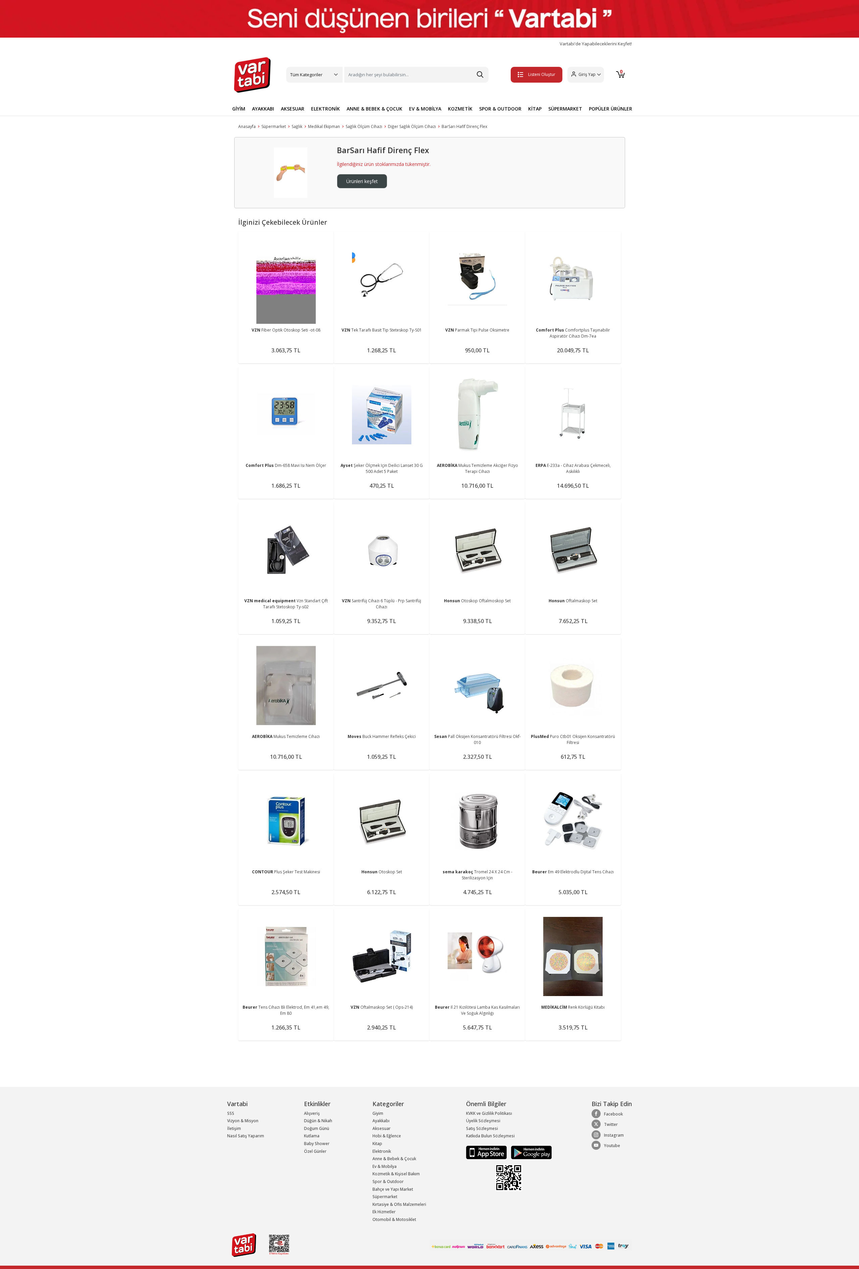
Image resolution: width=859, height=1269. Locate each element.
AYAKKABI (263, 108)
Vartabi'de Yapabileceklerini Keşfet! (596, 44)
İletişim (234, 1128)
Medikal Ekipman (324, 126)
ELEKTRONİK (325, 108)
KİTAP (535, 108)
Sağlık (297, 126)
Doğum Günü (316, 1128)
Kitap (377, 1143)
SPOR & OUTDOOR (500, 108)
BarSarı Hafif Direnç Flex (464, 126)
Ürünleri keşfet (362, 181)
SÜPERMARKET (565, 108)
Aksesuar (381, 1128)
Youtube (612, 1145)
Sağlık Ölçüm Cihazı (364, 126)
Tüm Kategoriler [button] (306, 75)
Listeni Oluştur (541, 74)
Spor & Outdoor (388, 1181)
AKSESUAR (292, 108)
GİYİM (238, 108)
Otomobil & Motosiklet (394, 1219)
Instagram (614, 1135)
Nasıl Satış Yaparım (245, 1136)
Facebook (613, 1114)
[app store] (487, 1152)
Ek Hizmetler (384, 1212)
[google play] (530, 1152)
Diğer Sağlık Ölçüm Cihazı (412, 126)
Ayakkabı (381, 1121)
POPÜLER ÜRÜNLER (610, 108)
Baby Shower (317, 1143)
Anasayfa (247, 126)
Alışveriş (312, 1113)
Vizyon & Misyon (242, 1121)
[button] (585, 75)
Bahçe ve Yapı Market (392, 1189)
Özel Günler (315, 1151)
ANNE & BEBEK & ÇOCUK (374, 108)
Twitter (611, 1124)
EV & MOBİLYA (425, 108)
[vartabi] (252, 75)
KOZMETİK (460, 108)
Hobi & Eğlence (386, 1136)
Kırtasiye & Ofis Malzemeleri (399, 1204)
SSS (230, 1113)
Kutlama (311, 1136)
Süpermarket (273, 126)
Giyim (377, 1113)
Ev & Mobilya (384, 1166)
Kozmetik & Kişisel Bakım (396, 1174)
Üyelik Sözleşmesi (483, 1121)
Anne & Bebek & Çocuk (394, 1159)
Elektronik (381, 1151)
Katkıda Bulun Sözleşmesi (490, 1136)
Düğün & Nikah (318, 1121)
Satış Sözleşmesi (482, 1128)
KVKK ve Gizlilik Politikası (489, 1113)
